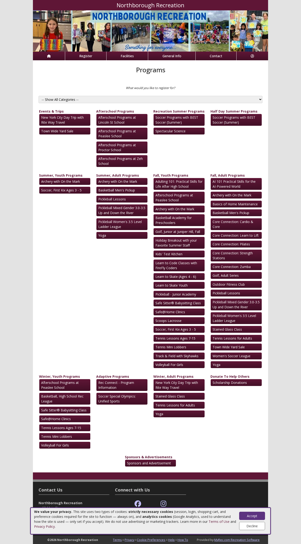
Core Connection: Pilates (231, 244)
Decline (252, 526)
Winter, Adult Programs (173, 376)
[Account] (252, 56)
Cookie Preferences (151, 540)
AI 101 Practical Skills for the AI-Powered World (234, 184)
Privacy (129, 540)
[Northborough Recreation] (150, 30)
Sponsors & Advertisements (148, 457)
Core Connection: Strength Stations (233, 255)
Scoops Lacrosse (168, 320)
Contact (216, 56)
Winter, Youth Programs (59, 376)
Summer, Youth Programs (61, 175)
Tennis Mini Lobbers (170, 347)
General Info (171, 56)
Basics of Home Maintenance (235, 204)
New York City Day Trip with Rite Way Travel (62, 120)
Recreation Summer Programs (179, 111)
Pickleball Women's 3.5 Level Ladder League (120, 224)
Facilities (127, 56)
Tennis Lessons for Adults (232, 338)
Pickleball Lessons (112, 199)
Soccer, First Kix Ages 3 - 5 (61, 190)
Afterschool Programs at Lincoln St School (117, 120)
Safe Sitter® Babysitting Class (178, 303)
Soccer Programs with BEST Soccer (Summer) (176, 120)
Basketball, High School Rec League (62, 398)
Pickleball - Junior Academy (175, 294)
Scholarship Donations (230, 382)
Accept (252, 516)
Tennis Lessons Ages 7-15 (175, 338)
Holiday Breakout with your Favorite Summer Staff (176, 243)
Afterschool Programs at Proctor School (117, 147)
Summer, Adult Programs (117, 175)
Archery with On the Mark (60, 181)
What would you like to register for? (150, 88)
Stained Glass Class (227, 329)
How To (183, 540)
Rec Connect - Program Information (116, 385)
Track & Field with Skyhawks (176, 356)
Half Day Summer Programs (233, 111)
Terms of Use (219, 521)
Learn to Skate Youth (171, 285)
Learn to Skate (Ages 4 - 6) (175, 276)
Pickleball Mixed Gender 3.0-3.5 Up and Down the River (121, 210)
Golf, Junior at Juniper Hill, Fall (177, 231)
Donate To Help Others (230, 376)
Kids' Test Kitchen (168, 254)
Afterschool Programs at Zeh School (120, 161)
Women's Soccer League (231, 356)
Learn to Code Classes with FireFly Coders (176, 265)
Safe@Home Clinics (170, 312)
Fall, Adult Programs (227, 175)
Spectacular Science (170, 131)
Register (85, 56)
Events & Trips (51, 111)
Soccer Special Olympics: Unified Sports (117, 398)
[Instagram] (163, 503)
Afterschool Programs (115, 111)
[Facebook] (138, 503)
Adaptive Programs (112, 376)
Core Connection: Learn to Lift (236, 235)
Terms (117, 540)
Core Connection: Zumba (232, 266)
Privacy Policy (44, 526)
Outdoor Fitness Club (229, 284)
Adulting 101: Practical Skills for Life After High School (178, 184)
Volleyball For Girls (169, 364)
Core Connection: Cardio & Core (233, 224)
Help (171, 540)
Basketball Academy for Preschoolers (173, 220)
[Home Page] (49, 56)
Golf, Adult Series (226, 275)
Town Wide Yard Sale (57, 131)
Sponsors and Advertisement (149, 463)
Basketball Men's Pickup (116, 190)
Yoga (102, 235)
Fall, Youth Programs (170, 175)
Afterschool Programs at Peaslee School (117, 133)
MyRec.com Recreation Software (237, 540)
